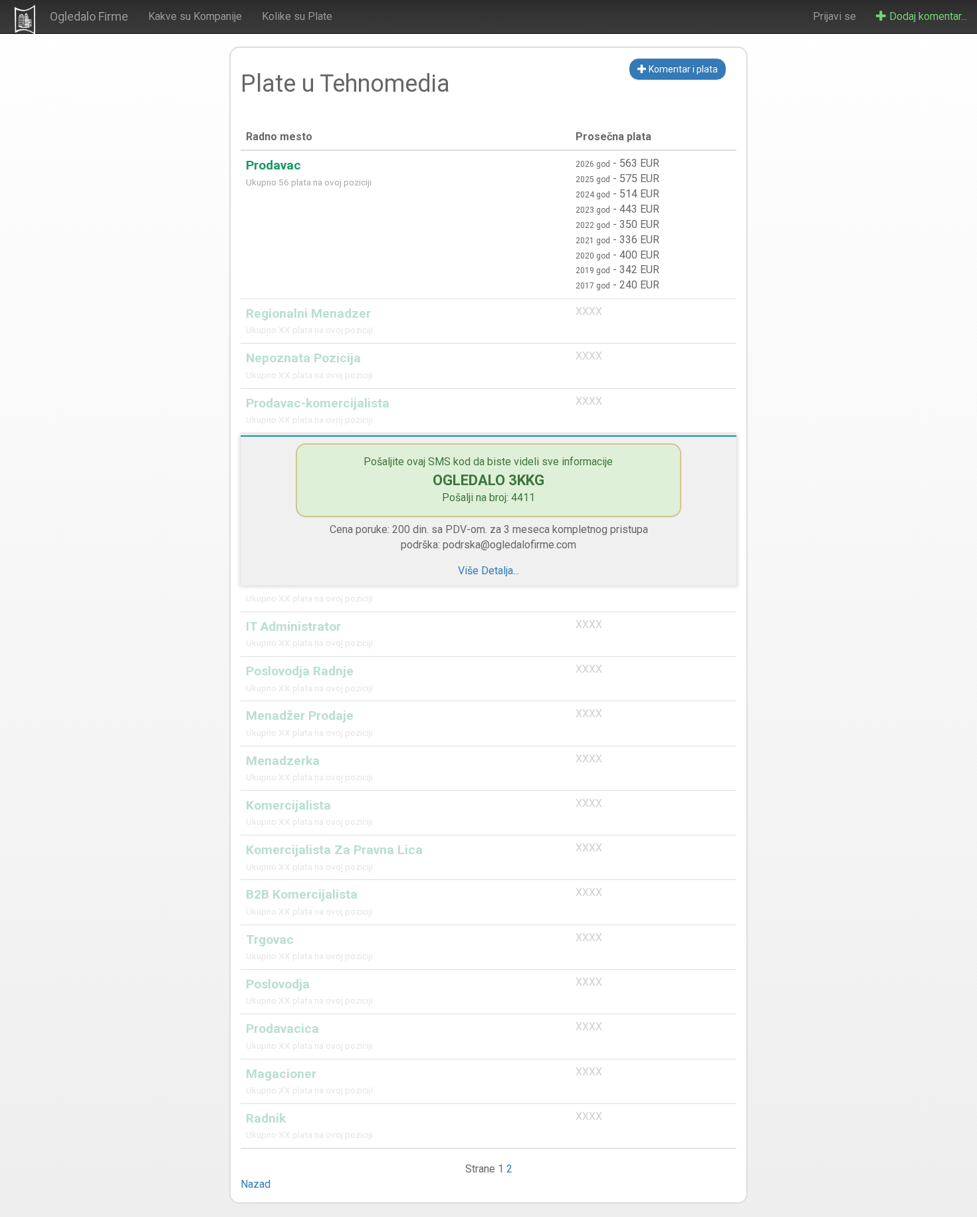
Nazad (256, 1184)
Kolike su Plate (297, 16)
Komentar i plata (682, 69)
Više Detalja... (488, 570)
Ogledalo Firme (89, 16)
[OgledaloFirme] (25, 19)
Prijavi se (834, 16)
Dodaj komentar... (927, 16)
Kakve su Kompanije (195, 16)
